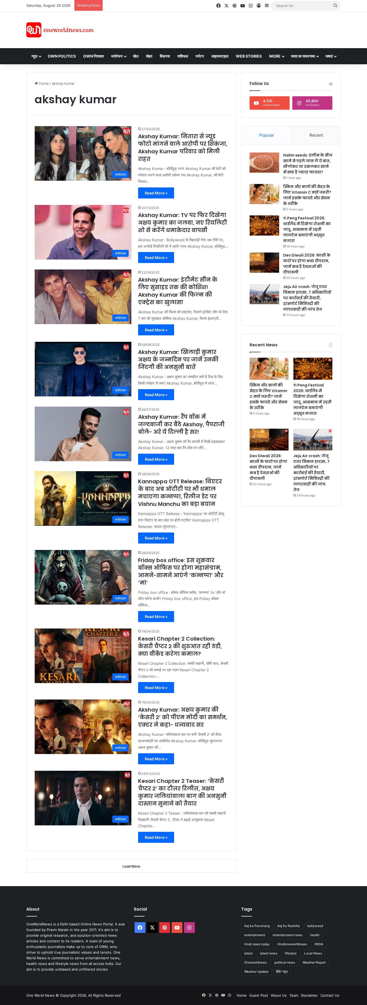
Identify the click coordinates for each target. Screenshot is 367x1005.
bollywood (315, 926)
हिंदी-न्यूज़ (281, 972)
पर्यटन (200, 56)
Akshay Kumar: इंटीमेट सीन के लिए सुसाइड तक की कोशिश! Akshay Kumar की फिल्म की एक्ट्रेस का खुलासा (177, 291)
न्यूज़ (34, 56)
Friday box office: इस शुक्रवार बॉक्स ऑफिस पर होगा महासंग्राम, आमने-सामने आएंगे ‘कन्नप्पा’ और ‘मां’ (180, 571)
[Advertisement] (231, 29)
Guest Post (258, 995)
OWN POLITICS (62, 56)
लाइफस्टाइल (219, 56)
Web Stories (249, 56)
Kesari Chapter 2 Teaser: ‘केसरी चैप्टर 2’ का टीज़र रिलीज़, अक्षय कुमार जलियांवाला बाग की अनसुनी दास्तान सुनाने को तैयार (182, 792)
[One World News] (59, 29)
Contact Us (330, 995)
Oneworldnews (255, 962)
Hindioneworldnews (292, 944)
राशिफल (182, 56)
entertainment (254, 935)
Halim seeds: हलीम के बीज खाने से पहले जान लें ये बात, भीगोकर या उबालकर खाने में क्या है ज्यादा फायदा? (307, 163)
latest (248, 953)
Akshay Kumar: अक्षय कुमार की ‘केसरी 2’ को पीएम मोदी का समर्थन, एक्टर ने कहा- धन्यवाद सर (182, 717)
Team (293, 995)
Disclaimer (309, 995)
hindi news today (257, 944)
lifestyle (291, 953)
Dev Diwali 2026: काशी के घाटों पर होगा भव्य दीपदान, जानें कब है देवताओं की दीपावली (306, 264)
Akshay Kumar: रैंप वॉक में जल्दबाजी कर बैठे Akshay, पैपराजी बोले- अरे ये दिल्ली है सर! (181, 424)
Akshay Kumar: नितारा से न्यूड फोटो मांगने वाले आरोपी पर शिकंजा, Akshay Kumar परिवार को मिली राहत (182, 148)
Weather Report (314, 962)
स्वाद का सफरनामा (303, 56)
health (314, 935)
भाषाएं (329, 56)
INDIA (319, 944)
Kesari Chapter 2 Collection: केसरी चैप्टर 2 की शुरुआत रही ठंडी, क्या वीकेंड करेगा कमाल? (180, 646)
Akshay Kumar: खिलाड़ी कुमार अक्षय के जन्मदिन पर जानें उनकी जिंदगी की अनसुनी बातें (178, 359)
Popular (266, 135)
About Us (279, 995)
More (274, 56)
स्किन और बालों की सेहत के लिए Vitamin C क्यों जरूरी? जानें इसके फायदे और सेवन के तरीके (307, 195)
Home (43, 83)
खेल (135, 56)
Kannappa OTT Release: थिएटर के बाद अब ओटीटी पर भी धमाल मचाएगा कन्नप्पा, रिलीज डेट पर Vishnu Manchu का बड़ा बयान (180, 493)
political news (284, 962)
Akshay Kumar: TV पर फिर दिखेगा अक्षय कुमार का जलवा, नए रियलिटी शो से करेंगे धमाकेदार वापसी (182, 222)
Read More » (156, 193)
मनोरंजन (117, 56)
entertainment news (288, 935)
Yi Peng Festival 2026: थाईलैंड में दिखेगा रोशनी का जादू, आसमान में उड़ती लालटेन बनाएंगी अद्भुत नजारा (307, 229)
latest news (268, 953)
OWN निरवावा (93, 56)
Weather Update (256, 972)
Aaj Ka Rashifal (288, 926)
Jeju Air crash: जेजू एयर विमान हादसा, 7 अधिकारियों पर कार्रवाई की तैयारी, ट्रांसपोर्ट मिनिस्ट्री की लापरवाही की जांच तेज (307, 298)
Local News (313, 953)
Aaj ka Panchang (257, 926)
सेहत (149, 56)
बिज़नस (165, 56)
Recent (316, 135)
